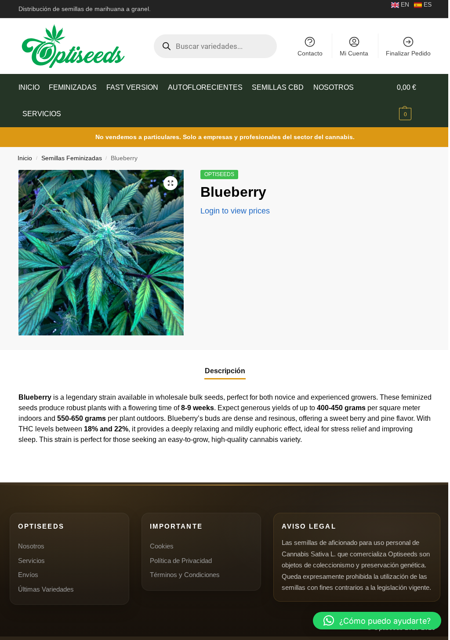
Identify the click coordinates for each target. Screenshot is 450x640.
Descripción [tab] (225, 371)
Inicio (25, 158)
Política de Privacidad (181, 560)
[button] (414, 100)
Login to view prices (235, 210)
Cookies (162, 546)
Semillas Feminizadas (71, 158)
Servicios (31, 560)
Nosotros (31, 546)
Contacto (310, 53)
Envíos (28, 574)
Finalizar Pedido (408, 53)
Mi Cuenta (354, 53)
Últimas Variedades (46, 589)
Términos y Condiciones (185, 574)
